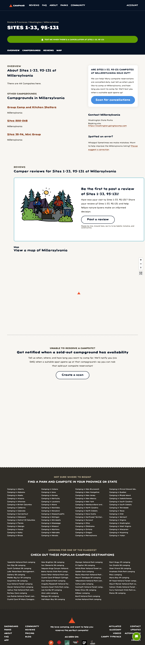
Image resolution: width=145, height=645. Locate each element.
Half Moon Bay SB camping (53, 599)
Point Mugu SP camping (119, 562)
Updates (136, 630)
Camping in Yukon (117, 535)
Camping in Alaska (15, 495)
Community (78, 5)
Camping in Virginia (117, 520)
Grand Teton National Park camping (55, 574)
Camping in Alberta (15, 489)
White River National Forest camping (89, 568)
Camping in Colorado (16, 511)
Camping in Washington (119, 523)
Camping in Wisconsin (118, 529)
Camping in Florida (15, 523)
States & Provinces (17, 22)
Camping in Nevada (49, 535)
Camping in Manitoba (50, 508)
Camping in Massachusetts (52, 514)
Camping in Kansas (49, 495)
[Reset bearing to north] (141, 268)
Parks (64, 5)
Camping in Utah (116, 514)
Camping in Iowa (48, 492)
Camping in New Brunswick (87, 489)
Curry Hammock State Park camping (123, 590)
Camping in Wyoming (118, 532)
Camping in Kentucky (50, 498)
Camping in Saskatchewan (120, 498)
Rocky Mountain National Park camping (89, 574)
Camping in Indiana (49, 489)
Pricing (29, 633)
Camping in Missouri (50, 526)
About (54, 5)
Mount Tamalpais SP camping (88, 577)
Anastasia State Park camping (122, 571)
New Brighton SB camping (52, 562)
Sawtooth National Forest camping (89, 587)
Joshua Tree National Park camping (21, 590)
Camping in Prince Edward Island (123, 489)
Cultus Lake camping (84, 584)
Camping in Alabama (16, 492)
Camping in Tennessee (118, 508)
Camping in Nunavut (84, 520)
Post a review (98, 219)
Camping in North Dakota (86, 511)
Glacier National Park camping (20, 587)
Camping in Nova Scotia (85, 514)
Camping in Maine (49, 504)
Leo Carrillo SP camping (51, 590)
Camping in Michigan (50, 517)
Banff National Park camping (87, 596)
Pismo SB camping (117, 593)
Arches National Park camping (88, 599)
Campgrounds (31, 50)
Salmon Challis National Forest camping (123, 587)
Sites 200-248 (17, 121)
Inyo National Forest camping (19, 584)
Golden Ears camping (84, 571)
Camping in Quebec (117, 492)
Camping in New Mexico (85, 498)
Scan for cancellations (113, 100)
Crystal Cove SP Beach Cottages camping (55, 577)
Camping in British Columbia (19, 504)
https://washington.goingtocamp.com (107, 126)
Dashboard (11, 626)
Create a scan (72, 375)
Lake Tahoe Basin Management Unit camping (21, 571)
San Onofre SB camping (119, 565)
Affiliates (115, 626)
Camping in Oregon (83, 532)
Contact (135, 626)
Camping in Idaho (14, 532)
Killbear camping (82, 593)
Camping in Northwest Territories (89, 517)
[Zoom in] (141, 260)
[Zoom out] (141, 264)
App (6, 640)
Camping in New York (84, 501)
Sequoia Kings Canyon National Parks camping (55, 568)
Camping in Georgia (15, 526)
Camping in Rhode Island (120, 495)
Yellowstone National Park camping (89, 581)
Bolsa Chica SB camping (85, 590)
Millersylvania (51, 22)
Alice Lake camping (49, 593)
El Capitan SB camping (85, 565)
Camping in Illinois (15, 535)
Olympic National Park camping (89, 562)
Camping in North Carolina (86, 508)
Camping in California (16, 508)
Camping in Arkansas (16, 501)
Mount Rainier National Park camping (123, 584)
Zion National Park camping (53, 581)
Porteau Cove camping (17, 593)
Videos (117, 633)
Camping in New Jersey (85, 495)
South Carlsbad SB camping (19, 568)
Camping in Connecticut (17, 514)
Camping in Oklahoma (84, 526)
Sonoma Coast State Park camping (55, 587)
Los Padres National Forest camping (21, 596)
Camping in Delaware (16, 517)
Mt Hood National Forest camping (123, 581)
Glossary (115, 630)
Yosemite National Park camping (21, 562)
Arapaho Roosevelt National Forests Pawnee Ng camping (55, 584)
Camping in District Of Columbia (21, 520)
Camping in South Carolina (120, 501)
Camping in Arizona (15, 498)
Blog (28, 637)
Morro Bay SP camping (119, 577)
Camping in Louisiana (50, 501)
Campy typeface (111, 637)
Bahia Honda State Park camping (55, 571)
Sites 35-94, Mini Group (24, 134)
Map (59, 50)
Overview (13, 50)
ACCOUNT (132, 5)
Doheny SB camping (16, 574)
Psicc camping (115, 574)
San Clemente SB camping (52, 565)
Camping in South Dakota (120, 504)
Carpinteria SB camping (17, 581)
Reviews (34, 5)
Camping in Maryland (50, 511)
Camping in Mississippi (51, 523)
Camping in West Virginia (120, 526)
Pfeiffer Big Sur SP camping (19, 577)
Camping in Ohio (82, 523)
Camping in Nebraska (50, 532)
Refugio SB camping (50, 596)
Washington (35, 22)
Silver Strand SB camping (120, 568)
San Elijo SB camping (16, 565)
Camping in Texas (116, 511)
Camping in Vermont (118, 517)
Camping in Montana (50, 529)
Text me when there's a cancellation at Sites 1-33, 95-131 (72, 39)
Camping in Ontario (83, 529)
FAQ (44, 5)
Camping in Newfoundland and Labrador (89, 504)
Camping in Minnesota (51, 520)
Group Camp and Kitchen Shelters (31, 107)
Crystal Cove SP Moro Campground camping (21, 599)
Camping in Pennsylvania (86, 535)
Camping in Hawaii (15, 529)
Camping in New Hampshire (87, 492)
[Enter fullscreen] (141, 273)
